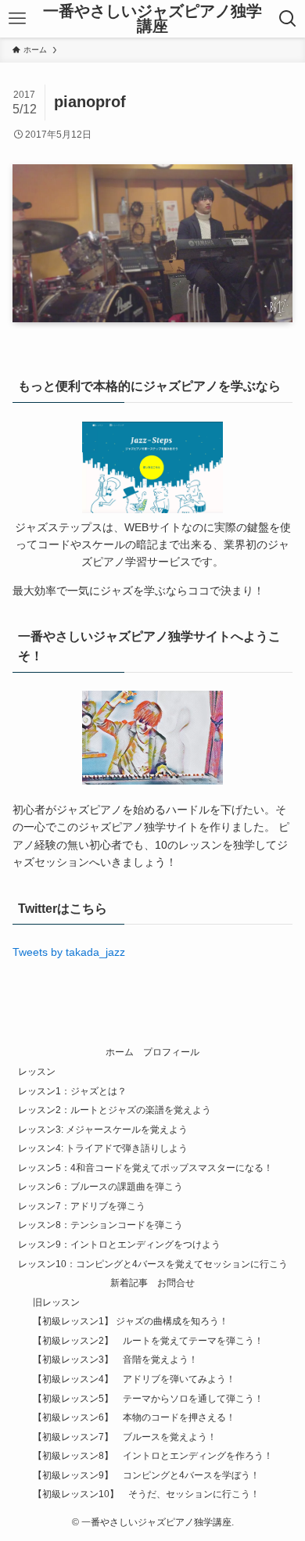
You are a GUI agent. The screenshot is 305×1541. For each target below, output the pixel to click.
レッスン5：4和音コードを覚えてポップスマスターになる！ (145, 1167)
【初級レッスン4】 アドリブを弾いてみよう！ (134, 1379)
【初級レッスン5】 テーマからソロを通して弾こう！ (148, 1398)
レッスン (37, 1071)
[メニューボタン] (17, 19)
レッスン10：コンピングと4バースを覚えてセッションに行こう (153, 1264)
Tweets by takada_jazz (69, 952)
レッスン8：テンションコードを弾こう (100, 1225)
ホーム (120, 1052)
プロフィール (171, 1052)
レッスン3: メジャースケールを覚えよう (103, 1129)
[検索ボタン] (288, 19)
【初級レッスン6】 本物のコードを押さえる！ (134, 1417)
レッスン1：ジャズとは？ (72, 1091)
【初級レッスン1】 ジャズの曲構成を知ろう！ (130, 1321)
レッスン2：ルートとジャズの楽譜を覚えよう (114, 1110)
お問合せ (176, 1282)
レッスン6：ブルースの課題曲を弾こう (100, 1186)
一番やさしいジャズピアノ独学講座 (152, 19)
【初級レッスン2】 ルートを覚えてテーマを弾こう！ (148, 1340)
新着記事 (129, 1282)
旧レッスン (56, 1302)
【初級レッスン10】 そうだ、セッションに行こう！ (146, 1494)
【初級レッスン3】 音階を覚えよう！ (115, 1359)
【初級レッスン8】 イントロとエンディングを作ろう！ (153, 1455)
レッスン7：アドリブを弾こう (81, 1206)
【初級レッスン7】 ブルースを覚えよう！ (125, 1436)
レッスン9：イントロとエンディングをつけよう (119, 1244)
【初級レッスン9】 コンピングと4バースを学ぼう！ (146, 1475)
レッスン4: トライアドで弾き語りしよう (103, 1148)
